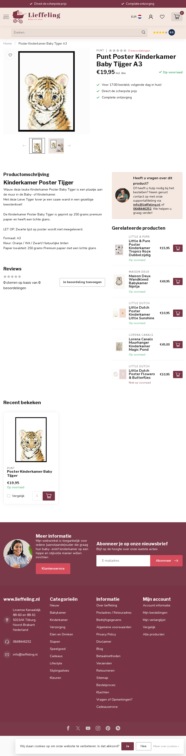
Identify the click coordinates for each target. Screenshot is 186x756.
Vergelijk (18, 496)
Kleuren (55, 678)
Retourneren (105, 670)
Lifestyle (56, 663)
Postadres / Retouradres (114, 613)
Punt (100, 50)
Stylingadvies (59, 670)
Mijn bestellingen (155, 613)
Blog (99, 649)
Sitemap (102, 678)
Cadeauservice (107, 707)
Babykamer (58, 613)
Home (7, 44)
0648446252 (142, 209)
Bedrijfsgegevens (108, 620)
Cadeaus (56, 656)
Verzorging (57, 627)
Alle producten (153, 634)
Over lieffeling (106, 605)
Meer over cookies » (166, 746)
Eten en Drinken (61, 634)
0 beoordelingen (139, 50)
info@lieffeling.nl (146, 205)
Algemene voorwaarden (113, 627)
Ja (127, 746)
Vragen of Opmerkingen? (114, 699)
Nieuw (54, 605)
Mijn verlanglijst (154, 620)
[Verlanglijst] (162, 16)
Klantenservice (53, 568)
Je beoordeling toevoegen (82, 282)
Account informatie (156, 605)
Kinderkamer (59, 620)
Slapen (55, 641)
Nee (144, 746)
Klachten (102, 692)
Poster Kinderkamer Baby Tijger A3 (43, 44)
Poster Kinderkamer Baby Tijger (29, 474)
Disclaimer (103, 641)
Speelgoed (58, 649)
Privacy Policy (106, 634)
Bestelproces (105, 685)
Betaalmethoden (108, 656)
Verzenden (104, 663)
